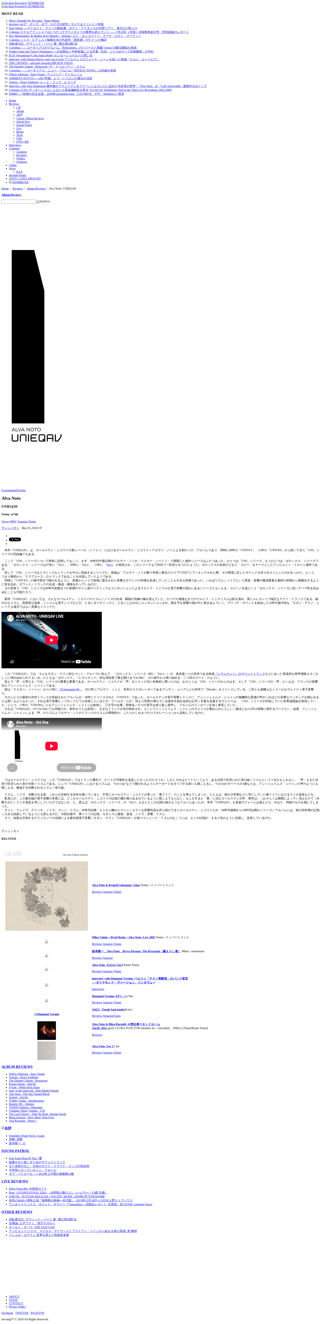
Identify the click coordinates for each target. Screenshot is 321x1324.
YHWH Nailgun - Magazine (26, 1107)
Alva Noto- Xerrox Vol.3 (107, 965)
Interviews (15, 145)
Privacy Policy (17, 1306)
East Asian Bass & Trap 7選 (25, 1158)
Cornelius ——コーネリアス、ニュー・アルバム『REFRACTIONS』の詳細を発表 (62, 70)
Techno (21, 490)
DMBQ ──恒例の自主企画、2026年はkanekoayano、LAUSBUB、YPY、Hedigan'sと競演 (66, 93)
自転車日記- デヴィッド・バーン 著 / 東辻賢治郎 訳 (43, 1219)
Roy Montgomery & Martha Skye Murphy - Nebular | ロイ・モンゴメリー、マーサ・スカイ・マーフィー (75, 36)
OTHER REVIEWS (16, 1212)
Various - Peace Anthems (23, 1077)
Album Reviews (36, 188)
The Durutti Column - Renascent (28, 1080)
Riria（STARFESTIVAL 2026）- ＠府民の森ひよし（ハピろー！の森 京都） (58, 1192)
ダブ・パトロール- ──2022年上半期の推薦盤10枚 (41, 1173)
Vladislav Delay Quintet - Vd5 (27, 1110)
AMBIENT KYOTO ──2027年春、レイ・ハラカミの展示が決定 (51, 78)
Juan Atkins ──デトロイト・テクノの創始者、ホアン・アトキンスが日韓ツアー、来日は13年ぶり (73, 28)
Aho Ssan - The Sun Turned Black (29, 1094)
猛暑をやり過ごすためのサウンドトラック (37, 1162)
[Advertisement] (112, 1266)
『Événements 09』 (70, 689)
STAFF (13, 1300)
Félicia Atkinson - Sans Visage (27, 1074)
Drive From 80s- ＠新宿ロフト (28, 1188)
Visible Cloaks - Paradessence (26, 1100)
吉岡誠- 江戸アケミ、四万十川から (32, 1223)
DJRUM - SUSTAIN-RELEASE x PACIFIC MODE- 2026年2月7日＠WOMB (57, 1196)
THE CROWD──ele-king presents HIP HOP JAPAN (41, 63)
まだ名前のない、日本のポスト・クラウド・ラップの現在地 (49, 1166)
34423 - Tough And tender (108, 1009)
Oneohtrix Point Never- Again (26, 1135)
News (12, 168)
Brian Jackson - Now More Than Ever (31, 1117)
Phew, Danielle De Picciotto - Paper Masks (34, 20)
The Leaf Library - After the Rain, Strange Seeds (37, 1114)
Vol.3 (109, 564)
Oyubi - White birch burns (24, 1087)
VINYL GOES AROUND (25, 178)
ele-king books (17, 175)
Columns (14, 148)
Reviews (14, 103)
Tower (5, 521)
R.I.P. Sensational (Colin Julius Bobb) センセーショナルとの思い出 (51, 55)
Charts (13, 165)
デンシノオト (10, 528)
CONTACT (16, 1303)
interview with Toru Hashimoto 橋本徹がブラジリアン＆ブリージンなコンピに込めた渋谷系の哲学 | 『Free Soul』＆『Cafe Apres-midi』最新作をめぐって (108, 86)
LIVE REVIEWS (14, 1181)
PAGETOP (37, 1313)
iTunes (32, 521)
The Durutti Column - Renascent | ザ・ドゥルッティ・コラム (47, 66)
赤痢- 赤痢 (15, 1139)
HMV (13, 521)
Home (12, 100)
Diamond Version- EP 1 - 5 (109, 996)
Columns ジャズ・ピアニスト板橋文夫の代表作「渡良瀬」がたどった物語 (57, 39)
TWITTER (21, 1313)
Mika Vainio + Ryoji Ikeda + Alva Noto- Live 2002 (123, 937)
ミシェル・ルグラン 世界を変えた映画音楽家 (39, 1235)
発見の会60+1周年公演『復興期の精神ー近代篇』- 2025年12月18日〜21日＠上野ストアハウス (71, 1200)
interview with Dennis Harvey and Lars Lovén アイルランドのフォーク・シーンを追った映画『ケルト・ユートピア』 (84, 59)
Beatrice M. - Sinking (21, 1104)
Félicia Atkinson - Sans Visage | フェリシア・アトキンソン (45, 74)
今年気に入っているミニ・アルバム (32, 1170)
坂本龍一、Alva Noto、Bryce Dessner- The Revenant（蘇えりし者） (136, 951)
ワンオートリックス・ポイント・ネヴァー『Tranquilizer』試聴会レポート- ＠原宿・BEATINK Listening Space (80, 1204)
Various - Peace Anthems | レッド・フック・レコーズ (42, 82)
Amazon (22, 521)
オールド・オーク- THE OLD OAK (32, 1227)
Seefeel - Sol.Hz (18, 1097)
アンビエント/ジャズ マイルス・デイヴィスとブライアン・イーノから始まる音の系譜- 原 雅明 (73, 1231)
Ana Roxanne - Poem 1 (23, 1120)
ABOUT (14, 1296)
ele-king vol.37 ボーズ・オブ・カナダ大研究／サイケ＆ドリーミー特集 (56, 24)
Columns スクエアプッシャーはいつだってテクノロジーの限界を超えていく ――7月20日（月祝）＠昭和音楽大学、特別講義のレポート (99, 32)
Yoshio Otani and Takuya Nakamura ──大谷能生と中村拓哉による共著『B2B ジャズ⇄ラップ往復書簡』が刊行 (81, 51)
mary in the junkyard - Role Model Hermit (34, 1090)
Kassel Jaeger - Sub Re (22, 1084)
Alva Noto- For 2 (102, 1046)
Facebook (7, 1313)
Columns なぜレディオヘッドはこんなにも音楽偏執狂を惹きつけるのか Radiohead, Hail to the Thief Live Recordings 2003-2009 (90, 90)
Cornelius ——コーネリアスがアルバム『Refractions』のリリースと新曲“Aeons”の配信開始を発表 (73, 47)
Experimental (9, 490)
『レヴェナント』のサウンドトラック (240, 673)
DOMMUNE (20, 182)
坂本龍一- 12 (17, 1143)
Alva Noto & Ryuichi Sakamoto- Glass (116, 885)
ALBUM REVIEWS (17, 1067)
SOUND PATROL (15, 1151)
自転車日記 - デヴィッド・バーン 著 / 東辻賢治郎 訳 (43, 43)
